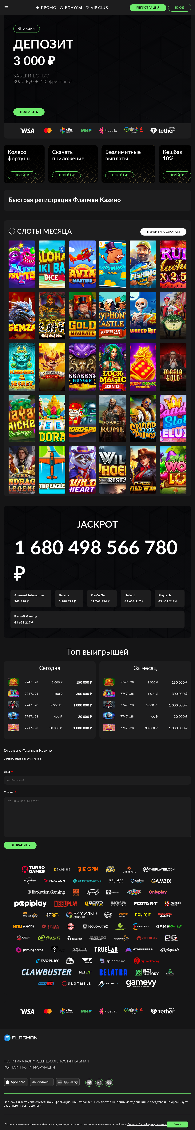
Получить (29, 111)
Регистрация (148, 7)
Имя (7, 771)
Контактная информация (29, 1067)
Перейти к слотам (163, 231)
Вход (179, 7)
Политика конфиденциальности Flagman (46, 1061)
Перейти (21, 175)
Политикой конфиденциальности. (148, 1124)
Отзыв (9, 792)
